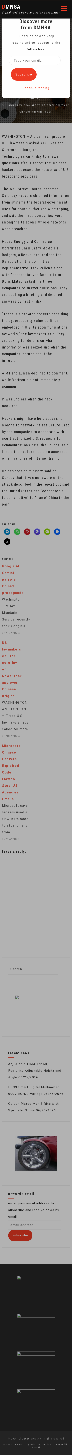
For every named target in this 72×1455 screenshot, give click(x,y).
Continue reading (36, 88)
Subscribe (23, 74)
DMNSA (11, 6)
